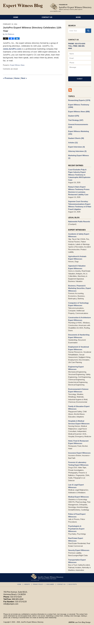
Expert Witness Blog (23, 6)
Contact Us (47, 17)
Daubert (73, 116)
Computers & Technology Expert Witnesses (78, 304)
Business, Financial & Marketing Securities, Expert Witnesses (79, 288)
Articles (73, 143)
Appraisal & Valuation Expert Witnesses (77, 267)
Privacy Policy (38, 584)
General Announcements (78, 125)
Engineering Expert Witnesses (76, 368)
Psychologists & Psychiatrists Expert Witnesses (76, 528)
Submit (80, 79)
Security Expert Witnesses (78, 550)
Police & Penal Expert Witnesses (77, 515)
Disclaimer (50, 584)
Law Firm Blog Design (79, 622)
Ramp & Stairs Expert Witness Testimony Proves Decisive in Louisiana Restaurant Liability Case (78, 191)
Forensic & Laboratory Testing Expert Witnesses (78, 463)
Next (24, 78)
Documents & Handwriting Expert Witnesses (78, 336)
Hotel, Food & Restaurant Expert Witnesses (78, 442)
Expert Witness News (17, 65)
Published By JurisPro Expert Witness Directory (71, 7)
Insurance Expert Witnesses (79, 453)
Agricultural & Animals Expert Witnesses (77, 257)
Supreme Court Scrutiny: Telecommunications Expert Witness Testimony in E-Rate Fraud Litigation (79, 205)
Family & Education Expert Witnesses (79, 407)
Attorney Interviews (77, 151)
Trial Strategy (75, 120)
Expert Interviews (76, 147)
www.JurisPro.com (12, 49)
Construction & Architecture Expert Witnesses (79, 319)
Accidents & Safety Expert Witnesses (78, 235)
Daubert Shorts (76, 138)
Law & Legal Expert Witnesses (76, 486)
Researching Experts (79, 100)
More (78, 17)
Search (88, 31)
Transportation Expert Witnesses (77, 561)
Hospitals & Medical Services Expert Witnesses (79, 422)
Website (27, 584)
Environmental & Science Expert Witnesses (78, 390)
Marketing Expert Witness (78, 156)
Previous (8, 78)
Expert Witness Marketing (78, 132)
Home (15, 17)
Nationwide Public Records (79, 222)
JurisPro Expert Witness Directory (32, 622)
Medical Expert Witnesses (78, 497)
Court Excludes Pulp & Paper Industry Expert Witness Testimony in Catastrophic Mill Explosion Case (79, 175)
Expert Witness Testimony (78, 106)
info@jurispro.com (10, 604)
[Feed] (70, 90)
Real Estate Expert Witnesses (75, 539)
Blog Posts (73, 584)
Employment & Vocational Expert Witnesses (78, 348)
